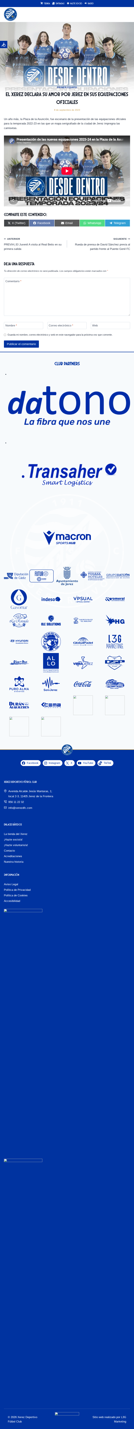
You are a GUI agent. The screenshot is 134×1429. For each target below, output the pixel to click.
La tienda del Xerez (15, 834)
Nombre (11, 325)
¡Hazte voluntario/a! (16, 845)
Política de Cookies (16, 895)
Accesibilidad (12, 901)
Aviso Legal (11, 884)
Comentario (13, 281)
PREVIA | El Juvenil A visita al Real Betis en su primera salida (32, 244)
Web (95, 325)
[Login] (120, 14)
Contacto (9, 850)
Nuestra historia (13, 861)
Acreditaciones (13, 856)
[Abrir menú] (127, 14)
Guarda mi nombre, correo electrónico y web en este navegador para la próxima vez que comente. (60, 334)
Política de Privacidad (17, 889)
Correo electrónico (61, 325)
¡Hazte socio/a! (13, 839)
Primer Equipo (67, 87)
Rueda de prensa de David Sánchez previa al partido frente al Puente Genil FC (102, 244)
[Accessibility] (3, 44)
